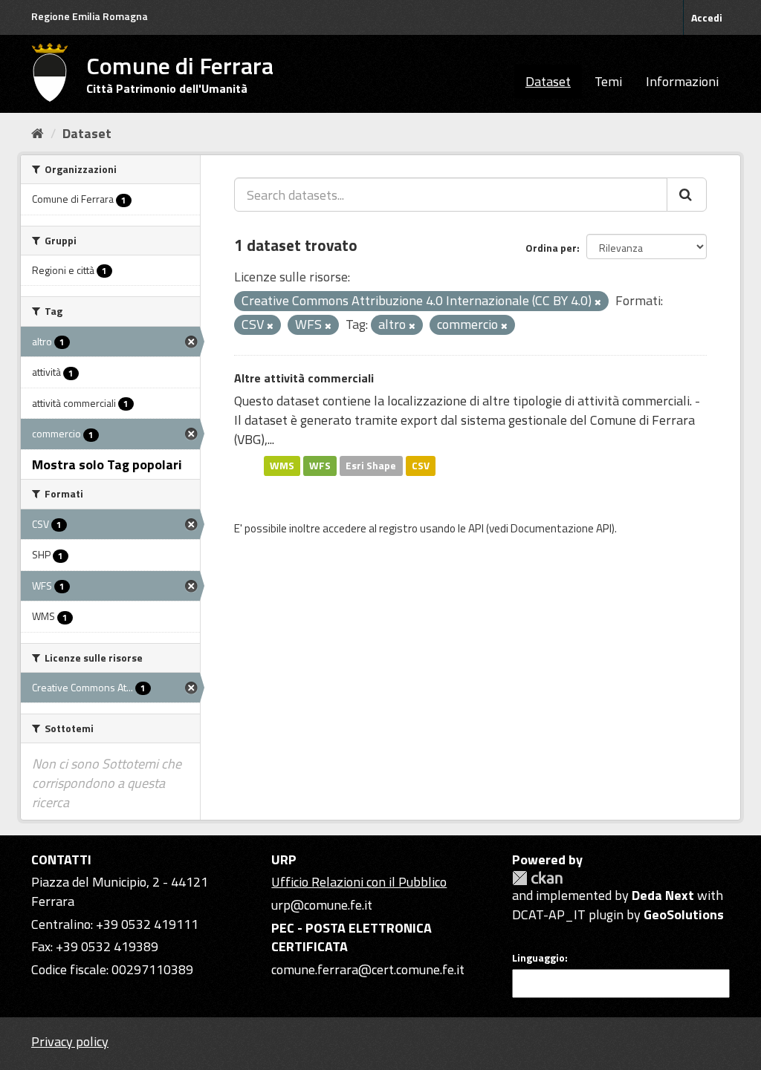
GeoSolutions (684, 914)
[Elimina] (598, 302)
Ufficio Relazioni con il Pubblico (359, 882)
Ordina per (551, 247)
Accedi (706, 17)
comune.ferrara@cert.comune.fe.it (367, 969)
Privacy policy (70, 1041)
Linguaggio (538, 957)
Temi (608, 81)
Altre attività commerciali (304, 378)
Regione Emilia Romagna (89, 16)
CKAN (537, 878)
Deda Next (663, 895)
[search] (687, 194)
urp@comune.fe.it (321, 905)
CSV (421, 465)
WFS (320, 465)
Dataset (548, 81)
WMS (282, 465)
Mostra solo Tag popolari (107, 464)
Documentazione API (561, 528)
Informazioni (682, 81)
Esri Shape (371, 465)
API (476, 528)
